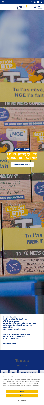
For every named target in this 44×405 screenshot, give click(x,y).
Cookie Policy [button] (29, 383)
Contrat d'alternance (28, 372)
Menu (40, 7)
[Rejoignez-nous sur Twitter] (31, 2)
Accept (22, 391)
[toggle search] (35, 7)
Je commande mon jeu (22, 164)
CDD (13, 372)
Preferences (22, 400)
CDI (4, 372)
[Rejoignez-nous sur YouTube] (38, 2)
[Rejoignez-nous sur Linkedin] (35, 2)
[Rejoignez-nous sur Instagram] (41, 2)
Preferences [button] (35, 385)
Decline (22, 396)
